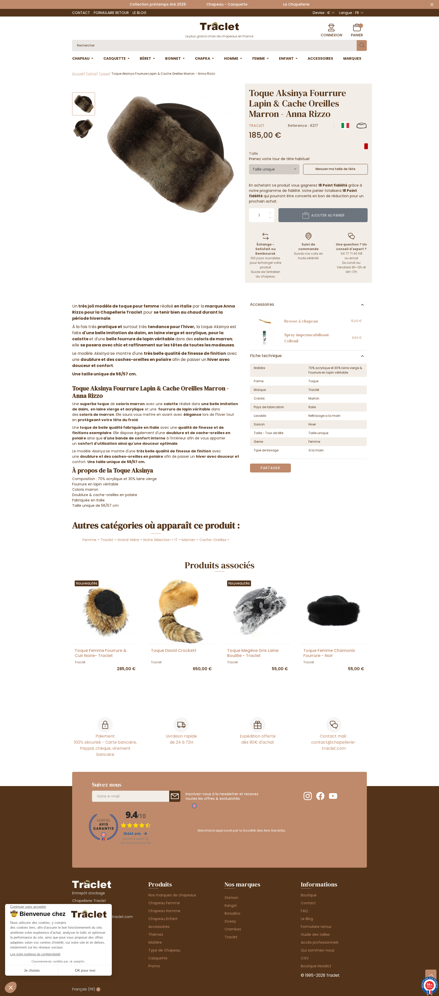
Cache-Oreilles (212, 539)
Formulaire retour (111, 12)
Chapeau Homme (164, 910)
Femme (90, 539)
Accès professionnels (319, 942)
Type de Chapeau (164, 950)
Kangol (231, 905)
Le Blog (139, 12)
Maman (188, 539)
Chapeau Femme (164, 903)
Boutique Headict (316, 966)
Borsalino (232, 913)
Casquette (157, 958)
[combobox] (274, 169)
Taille (253, 153)
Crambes (233, 929)
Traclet (256, 125)
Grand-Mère (128, 539)
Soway (230, 921)
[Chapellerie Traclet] (219, 25)
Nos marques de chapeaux (172, 895)
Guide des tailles (315, 934)
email (353, 258)
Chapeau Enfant (163, 918)
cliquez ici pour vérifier (304, 830)
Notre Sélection (156, 539)
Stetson (231, 897)
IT (176, 539)
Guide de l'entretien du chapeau (265, 274)
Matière (155, 942)
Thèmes (155, 934)
